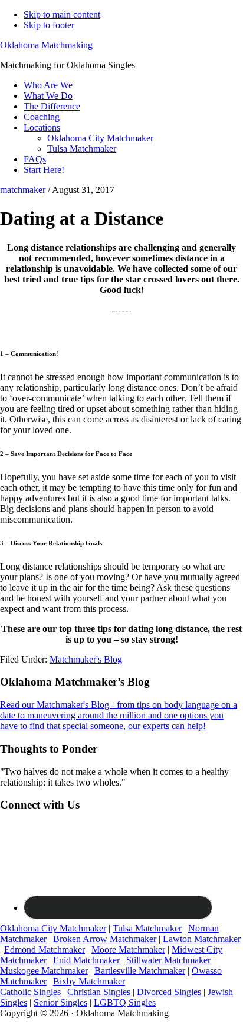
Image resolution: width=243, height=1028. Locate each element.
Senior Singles (60, 1002)
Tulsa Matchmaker (147, 928)
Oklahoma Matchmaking (46, 45)
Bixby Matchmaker (89, 981)
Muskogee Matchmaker (44, 971)
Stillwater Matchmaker (168, 960)
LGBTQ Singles (125, 1002)
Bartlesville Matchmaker (139, 971)
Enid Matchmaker (86, 960)
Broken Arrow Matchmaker (104, 939)
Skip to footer (49, 25)
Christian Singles (98, 992)
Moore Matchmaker (128, 949)
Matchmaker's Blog (86, 659)
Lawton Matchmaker (202, 939)
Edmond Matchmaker (44, 949)
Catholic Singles (30, 992)
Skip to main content (62, 14)
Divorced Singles (169, 992)
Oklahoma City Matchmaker (53, 928)
